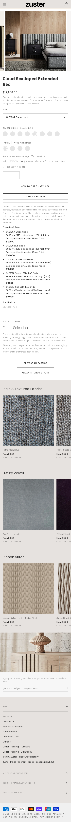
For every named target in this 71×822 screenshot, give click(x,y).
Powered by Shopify (51, 817)
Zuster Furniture (15, 814)
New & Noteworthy (12, 726)
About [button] (6, 707)
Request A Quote (16, 167)
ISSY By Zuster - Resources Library (20, 756)
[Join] (65, 688)
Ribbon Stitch (13, 557)
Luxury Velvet (13, 473)
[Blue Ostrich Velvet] (28, 504)
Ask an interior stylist (36, 372)
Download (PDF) (10, 307)
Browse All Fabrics (35, 363)
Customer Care (11, 736)
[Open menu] (8, 4)
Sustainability (10, 731)
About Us (7, 716)
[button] (35, 196)
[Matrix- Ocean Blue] (28, 420)
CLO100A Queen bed (17, 117)
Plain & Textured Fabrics (22, 389)
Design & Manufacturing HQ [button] (19, 783)
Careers (7, 741)
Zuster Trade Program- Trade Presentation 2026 (28, 761)
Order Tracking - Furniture (16, 746)
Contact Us (8, 721)
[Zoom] (11, 65)
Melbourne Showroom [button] (15, 773)
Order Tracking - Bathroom (17, 751)
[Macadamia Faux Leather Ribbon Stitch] (28, 588)
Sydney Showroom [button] (13, 793)
